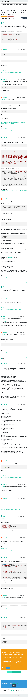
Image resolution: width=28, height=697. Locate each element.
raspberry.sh (10, 257)
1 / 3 (14, 671)
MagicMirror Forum (9, 1)
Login (8, 667)
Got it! (14, 685)
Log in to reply (23, 18)
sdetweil (5, 49)
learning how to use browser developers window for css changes (11, 72)
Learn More (15, 683)
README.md (3, 321)
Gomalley (5, 22)
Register (4, 667)
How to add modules (4, 70)
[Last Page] (19, 672)
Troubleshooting (11, 16)
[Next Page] (17, 672)
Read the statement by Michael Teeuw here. (14, 6)
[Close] (25, 651)
